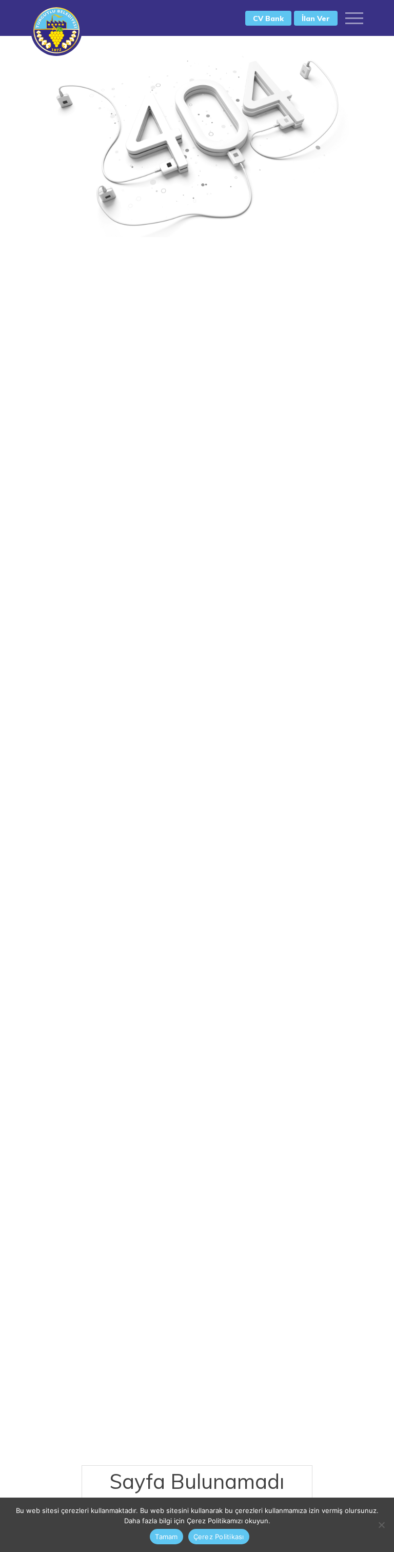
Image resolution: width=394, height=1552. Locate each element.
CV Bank (268, 18)
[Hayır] (381, 1525)
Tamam (166, 1536)
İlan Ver (316, 18)
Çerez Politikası (218, 1536)
